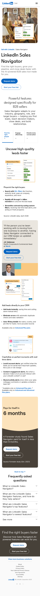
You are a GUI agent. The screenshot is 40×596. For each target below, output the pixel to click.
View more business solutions (20, 559)
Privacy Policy (20, 568)
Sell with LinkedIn (7, 49)
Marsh (8, 246)
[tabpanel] (20, 307)
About (20, 564)
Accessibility (20, 574)
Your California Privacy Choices (20, 570)
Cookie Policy (20, 566)
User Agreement (20, 572)
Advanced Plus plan (22, 328)
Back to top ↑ (20, 472)
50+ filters (18, 191)
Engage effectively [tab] (18, 134)
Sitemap (20, 576)
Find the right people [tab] (7, 134)
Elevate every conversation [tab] (31, 134)
